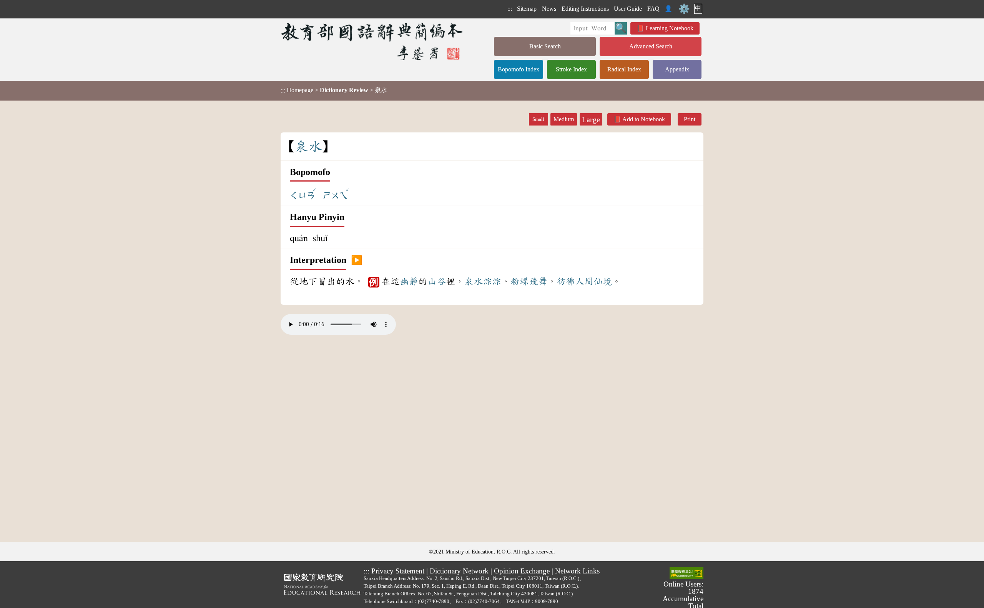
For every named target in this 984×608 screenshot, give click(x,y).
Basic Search (545, 46)
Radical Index (624, 69)
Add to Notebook (643, 119)
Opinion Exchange (522, 571)
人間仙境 (593, 281)
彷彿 (566, 281)
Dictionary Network (459, 571)
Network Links (577, 571)
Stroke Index (571, 69)
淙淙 (492, 281)
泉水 (473, 281)
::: (509, 8)
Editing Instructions (585, 8)
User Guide (628, 8)
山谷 (436, 281)
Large (591, 119)
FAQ (653, 8)
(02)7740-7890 (433, 601)
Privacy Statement (397, 571)
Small (538, 119)
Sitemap (527, 8)
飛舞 (538, 281)
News (549, 8)
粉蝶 (519, 281)
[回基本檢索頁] (373, 41)
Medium (564, 119)
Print (689, 119)
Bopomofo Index (518, 69)
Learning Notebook (669, 28)
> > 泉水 (334, 90)
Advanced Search (650, 46)
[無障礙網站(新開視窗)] (686, 573)
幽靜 (409, 281)
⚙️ (684, 9)
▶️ (356, 260)
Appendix (677, 69)
